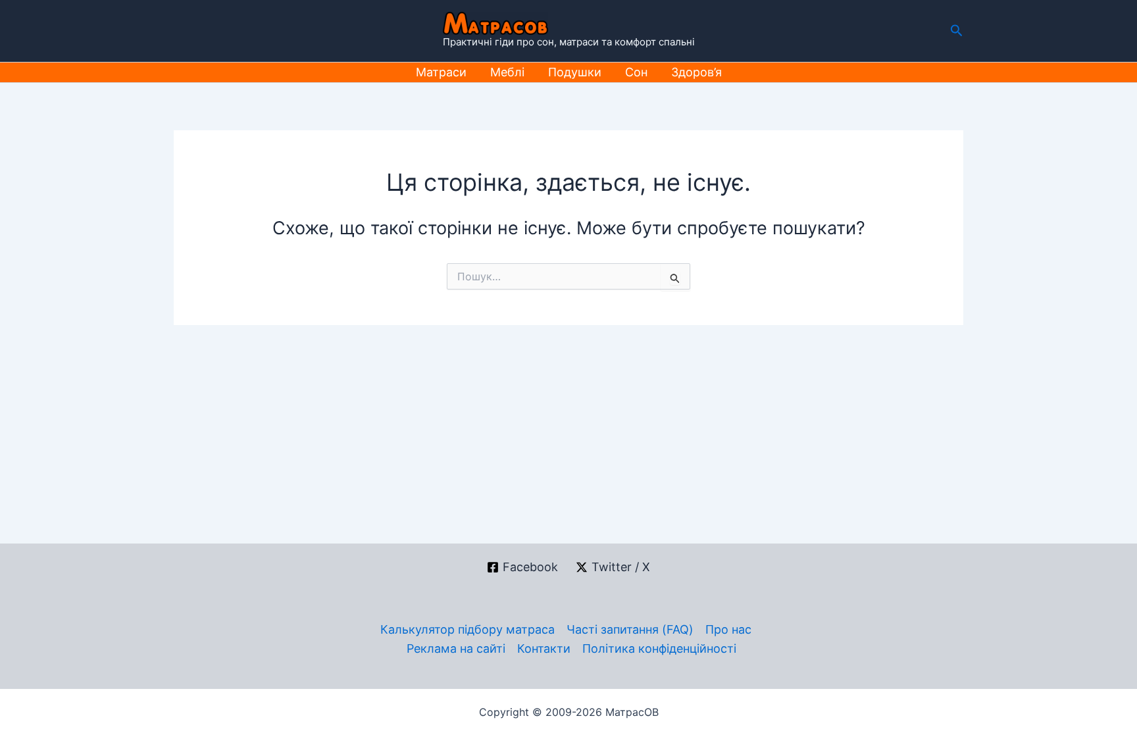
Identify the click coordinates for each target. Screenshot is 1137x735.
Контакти (543, 648)
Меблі (507, 72)
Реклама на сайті (456, 648)
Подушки (574, 72)
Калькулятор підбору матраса (467, 629)
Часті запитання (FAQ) (630, 629)
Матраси (441, 72)
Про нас (728, 629)
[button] (956, 31)
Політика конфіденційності (659, 648)
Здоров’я (696, 72)
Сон (636, 72)
